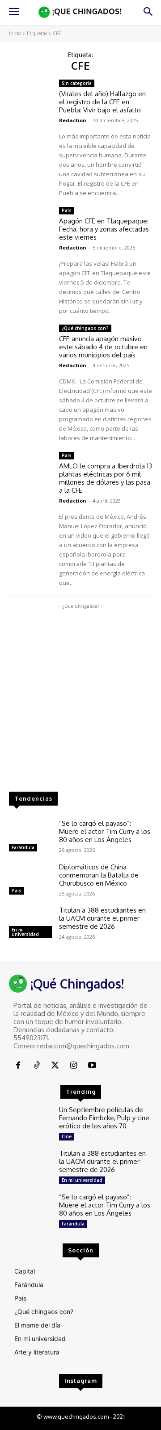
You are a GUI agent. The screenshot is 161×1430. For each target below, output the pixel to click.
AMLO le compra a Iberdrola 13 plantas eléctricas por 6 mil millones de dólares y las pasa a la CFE (105, 478)
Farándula (23, 847)
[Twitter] (55, 1065)
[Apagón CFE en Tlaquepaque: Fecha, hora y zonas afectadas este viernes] (30, 224)
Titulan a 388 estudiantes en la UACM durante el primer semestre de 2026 (102, 918)
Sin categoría (77, 83)
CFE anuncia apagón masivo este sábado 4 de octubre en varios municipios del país (103, 346)
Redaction (72, 120)
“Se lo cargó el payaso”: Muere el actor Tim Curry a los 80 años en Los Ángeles (104, 831)
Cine (67, 1136)
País (16, 890)
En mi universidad (25, 932)
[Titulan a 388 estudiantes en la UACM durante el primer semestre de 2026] (30, 923)
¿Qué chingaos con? (85, 328)
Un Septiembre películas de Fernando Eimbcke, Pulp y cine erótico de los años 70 (104, 1117)
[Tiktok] (36, 1065)
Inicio (15, 33)
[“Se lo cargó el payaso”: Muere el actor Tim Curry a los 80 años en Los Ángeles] (30, 837)
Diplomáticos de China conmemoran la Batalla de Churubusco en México (99, 875)
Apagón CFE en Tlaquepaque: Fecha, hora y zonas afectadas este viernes (104, 229)
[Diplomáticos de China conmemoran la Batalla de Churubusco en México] (30, 880)
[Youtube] (92, 1065)
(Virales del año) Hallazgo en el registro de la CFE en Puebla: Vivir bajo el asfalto (102, 101)
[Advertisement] (80, 692)
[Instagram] (73, 1065)
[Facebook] (18, 1065)
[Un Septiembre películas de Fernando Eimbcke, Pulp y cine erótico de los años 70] (30, 1123)
